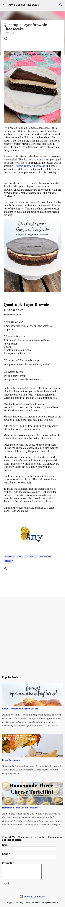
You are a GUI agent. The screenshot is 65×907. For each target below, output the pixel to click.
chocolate (45, 557)
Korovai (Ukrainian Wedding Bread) (20, 708)
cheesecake (31, 557)
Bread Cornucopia (11, 760)
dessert (9, 561)
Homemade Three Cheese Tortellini (20, 807)
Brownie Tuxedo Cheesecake (29, 166)
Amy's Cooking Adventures (23, 4)
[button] (5, 39)
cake (20, 557)
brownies (9, 557)
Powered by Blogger (34, 896)
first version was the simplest (39, 159)
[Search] (61, 4)
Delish (18, 314)
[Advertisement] (32, 633)
